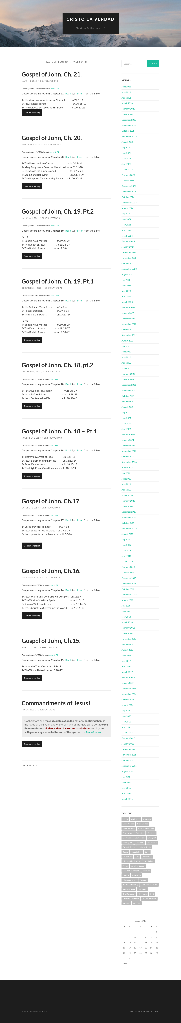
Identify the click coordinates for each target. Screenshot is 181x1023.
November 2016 (129, 694)
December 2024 (129, 186)
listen (80, 93)
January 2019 (128, 572)
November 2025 (129, 125)
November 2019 (129, 517)
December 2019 (129, 511)
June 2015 (126, 782)
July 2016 (126, 710)
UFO (152, 894)
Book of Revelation (146, 828)
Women (126, 903)
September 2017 (129, 644)
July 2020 (126, 473)
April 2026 (126, 97)
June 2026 (126, 86)
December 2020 (129, 445)
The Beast (142, 889)
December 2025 (129, 119)
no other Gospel (137, 866)
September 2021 (129, 401)
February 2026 (128, 108)
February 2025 (128, 175)
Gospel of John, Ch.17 (50, 501)
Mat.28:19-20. (93, 732)
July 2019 (126, 539)
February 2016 (128, 738)
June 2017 (126, 655)
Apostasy (147, 819)
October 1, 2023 (30, 508)
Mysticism (149, 861)
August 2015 (127, 771)
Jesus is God (137, 852)
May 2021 (126, 423)
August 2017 (127, 649)
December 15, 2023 (31, 288)
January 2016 (128, 743)
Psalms (126, 875)
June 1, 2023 (28, 710)
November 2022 (129, 324)
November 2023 (129, 258)
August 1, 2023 (29, 647)
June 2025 (126, 153)
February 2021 (128, 434)
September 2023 (129, 269)
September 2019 (129, 528)
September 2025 (129, 136)
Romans (143, 880)
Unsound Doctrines (131, 899)
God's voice (151, 842)
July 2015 (126, 777)
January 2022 (128, 379)
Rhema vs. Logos (129, 880)
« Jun (125, 963)
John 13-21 (54, 88)
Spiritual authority (130, 884)
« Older (29, 765)
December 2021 (129, 384)
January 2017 (128, 683)
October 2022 (128, 329)
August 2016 (127, 705)
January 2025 (128, 180)
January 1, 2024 (30, 218)
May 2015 (126, 788)
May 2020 (126, 484)
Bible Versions (129, 828)
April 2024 (126, 230)
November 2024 (129, 191)
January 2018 (128, 633)
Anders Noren (145, 1012)
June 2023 (126, 285)
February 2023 (128, 307)
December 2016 (129, 688)
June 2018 (126, 611)
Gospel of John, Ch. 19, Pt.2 (58, 211)
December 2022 (129, 318)
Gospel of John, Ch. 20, (52, 137)
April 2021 (126, 429)
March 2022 (127, 368)
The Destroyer (129, 894)
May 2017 (126, 661)
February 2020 (128, 500)
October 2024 (128, 197)
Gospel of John (129, 847)
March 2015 (127, 799)
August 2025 (127, 142)
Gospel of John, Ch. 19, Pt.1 (58, 281)
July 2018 (126, 605)
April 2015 (126, 793)
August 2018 (127, 600)
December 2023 (129, 252)
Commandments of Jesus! (56, 703)
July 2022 (126, 346)
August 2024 (127, 208)
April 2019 (126, 556)
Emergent (152, 838)
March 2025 (127, 169)
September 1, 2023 (31, 577)
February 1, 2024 (31, 144)
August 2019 (127, 534)
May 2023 (126, 291)
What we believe (149, 899)
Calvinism (140, 833)
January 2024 (128, 246)
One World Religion (131, 870)
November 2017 (129, 639)
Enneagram (127, 842)
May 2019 (126, 550)
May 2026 (126, 92)
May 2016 (126, 721)
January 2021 (128, 440)
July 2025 (126, 147)
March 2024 (127, 235)
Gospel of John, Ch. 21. (52, 74)
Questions (136, 875)
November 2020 (129, 451)
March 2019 (127, 561)
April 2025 (126, 164)
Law (137, 856)
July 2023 (126, 280)
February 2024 (128, 241)
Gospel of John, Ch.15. (51, 640)
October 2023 (128, 263)
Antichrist (135, 819)
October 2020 (128, 456)
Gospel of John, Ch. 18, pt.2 (57, 365)
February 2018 (128, 627)
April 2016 (126, 727)
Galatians (140, 842)
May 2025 (126, 158)
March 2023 (127, 302)
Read (68, 93)
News (125, 866)
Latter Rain (127, 856)
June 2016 (126, 716)
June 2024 (126, 219)
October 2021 (128, 396)
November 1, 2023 (31, 438)
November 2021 (129, 390)
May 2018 (126, 616)
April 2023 (126, 296)
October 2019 (128, 523)
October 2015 (128, 760)
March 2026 (127, 103)
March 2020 (127, 495)
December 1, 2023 (31, 372)
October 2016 (128, 699)
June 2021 (126, 418)
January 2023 (128, 313)
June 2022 (126, 351)
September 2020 (129, 462)
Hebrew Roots (145, 847)
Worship (136, 903)
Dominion (127, 838)
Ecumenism (139, 838)
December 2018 (129, 578)
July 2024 (126, 213)
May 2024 (126, 224)
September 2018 (129, 594)
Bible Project (128, 824)
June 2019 (126, 545)
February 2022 (128, 374)
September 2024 (129, 202)
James (125, 852)
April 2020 (126, 489)
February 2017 (128, 677)
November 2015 (129, 754)
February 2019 (128, 567)
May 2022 (126, 357)
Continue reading (32, 112)
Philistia (146, 870)
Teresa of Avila (129, 889)
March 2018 (127, 622)
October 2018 (128, 589)
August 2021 (127, 407)
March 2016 (127, 732)
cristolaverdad (49, 81)
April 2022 (126, 362)
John (147, 852)
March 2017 (127, 672)
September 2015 (129, 765)
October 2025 (128, 130)
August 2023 (127, 274)
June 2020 (126, 478)
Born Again (127, 833)
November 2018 (129, 583)
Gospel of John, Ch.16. (51, 570)
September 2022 (129, 335)
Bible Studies (142, 824)
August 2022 (127, 340)
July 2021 (126, 412)
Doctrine (151, 833)
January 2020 (128, 506)
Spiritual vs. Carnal (149, 884)
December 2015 (129, 749)
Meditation (147, 856)
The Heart (142, 894)
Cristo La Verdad (91, 19)
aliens (125, 819)
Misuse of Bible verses (132, 861)
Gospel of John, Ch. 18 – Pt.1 (59, 431)
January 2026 (128, 114)
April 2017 (126, 666)
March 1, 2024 (29, 81)
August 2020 (127, 467)
